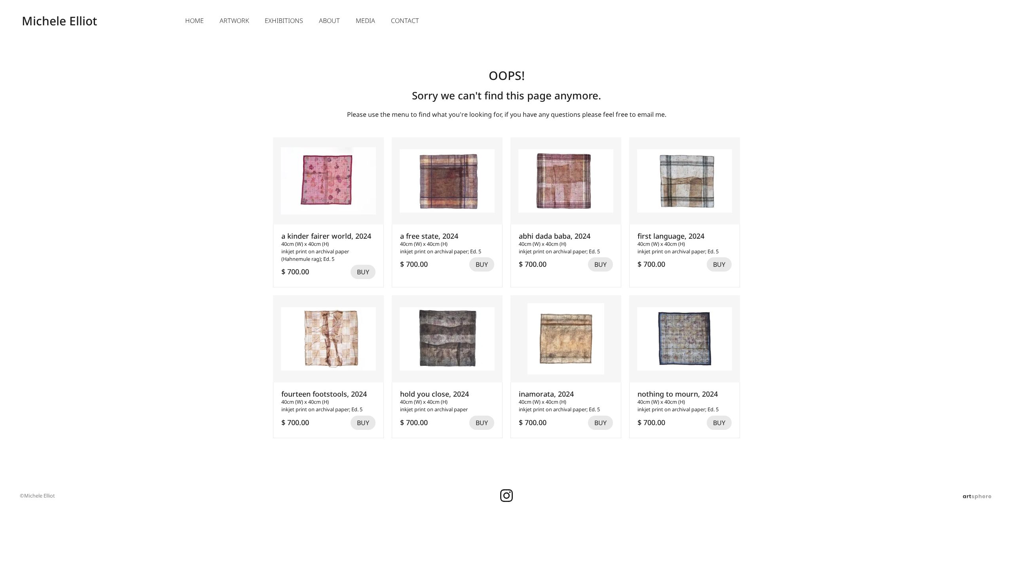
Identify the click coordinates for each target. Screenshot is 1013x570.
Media (365, 20)
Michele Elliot (59, 21)
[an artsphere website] (977, 495)
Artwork (234, 20)
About (329, 20)
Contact (405, 20)
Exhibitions (284, 20)
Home (194, 20)
